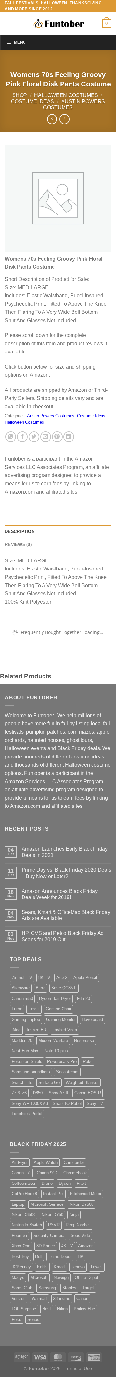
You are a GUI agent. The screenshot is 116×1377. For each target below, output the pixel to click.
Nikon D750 (52, 1214)
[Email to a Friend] (45, 436)
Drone (47, 1183)
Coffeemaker (23, 1183)
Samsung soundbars (31, 1071)
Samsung (47, 1287)
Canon (82, 1298)
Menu (20, 42)
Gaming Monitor (61, 1019)
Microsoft (39, 1277)
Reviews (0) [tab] (18, 544)
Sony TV (95, 1103)
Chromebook (75, 1172)
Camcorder (74, 1162)
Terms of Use (78, 1368)
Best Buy (20, 1256)
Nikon (62, 1308)
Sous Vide (80, 1235)
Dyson (65, 1183)
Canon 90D (47, 1172)
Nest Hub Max (25, 1050)
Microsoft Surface (46, 1204)
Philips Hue (84, 1308)
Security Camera (48, 1235)
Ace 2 (61, 977)
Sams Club (22, 1287)
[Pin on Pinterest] (57, 436)
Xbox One (21, 1245)
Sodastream (67, 1071)
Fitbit (81, 1183)
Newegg (61, 1277)
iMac (16, 1029)
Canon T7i (21, 1172)
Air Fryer (20, 1162)
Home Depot (60, 1256)
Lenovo (78, 1266)
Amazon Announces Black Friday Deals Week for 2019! (60, 894)
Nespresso (84, 1040)
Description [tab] (19, 531)
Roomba (19, 1235)
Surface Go (49, 1082)
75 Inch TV (22, 977)
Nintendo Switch (27, 1225)
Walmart (39, 1298)
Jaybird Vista (65, 1029)
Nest (46, 1308)
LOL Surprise (24, 1308)
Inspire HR (36, 1029)
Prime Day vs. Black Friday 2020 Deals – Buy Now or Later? (66, 873)
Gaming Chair (58, 1008)
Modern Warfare (53, 1040)
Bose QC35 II (64, 988)
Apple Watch (46, 1162)
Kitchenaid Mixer (85, 1193)
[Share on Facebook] (22, 436)
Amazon (85, 1245)
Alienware (21, 988)
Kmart (59, 1266)
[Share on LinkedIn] (68, 436)
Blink (40, 988)
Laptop (18, 1204)
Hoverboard (92, 1019)
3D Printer (45, 1245)
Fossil (34, 1008)
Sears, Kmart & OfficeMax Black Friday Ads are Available (66, 915)
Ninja (74, 1214)
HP (80, 1256)
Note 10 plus (56, 1050)
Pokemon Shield (27, 1061)
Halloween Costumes (66, 95)
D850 (38, 1092)
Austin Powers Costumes (50, 415)
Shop (19, 95)
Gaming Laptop (26, 1019)
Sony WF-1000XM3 (30, 1103)
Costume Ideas (32, 101)
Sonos (33, 1319)
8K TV (44, 977)
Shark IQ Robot (67, 1103)
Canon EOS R (87, 1092)
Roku (87, 1061)
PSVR (54, 1225)
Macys (18, 1277)
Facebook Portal (27, 1113)
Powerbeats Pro (62, 1061)
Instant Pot (53, 1193)
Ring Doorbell (78, 1225)
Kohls (42, 1266)
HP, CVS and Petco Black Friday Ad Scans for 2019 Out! (63, 936)
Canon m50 (22, 998)
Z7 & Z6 (19, 1092)
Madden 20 (22, 1040)
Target (88, 1287)
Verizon (18, 1298)
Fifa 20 (83, 998)
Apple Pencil (85, 977)
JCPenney (21, 1266)
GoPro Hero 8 (24, 1193)
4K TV (67, 1245)
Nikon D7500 (81, 1204)
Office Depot (86, 1277)
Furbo (17, 1008)
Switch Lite (22, 1082)
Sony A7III (58, 1092)
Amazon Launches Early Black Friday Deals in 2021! (65, 852)
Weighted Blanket (82, 1082)
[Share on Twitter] (34, 436)
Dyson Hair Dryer (55, 998)
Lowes (97, 1266)
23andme (61, 1298)
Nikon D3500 (23, 1214)
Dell (38, 1256)
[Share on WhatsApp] (10, 436)
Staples (69, 1287)
